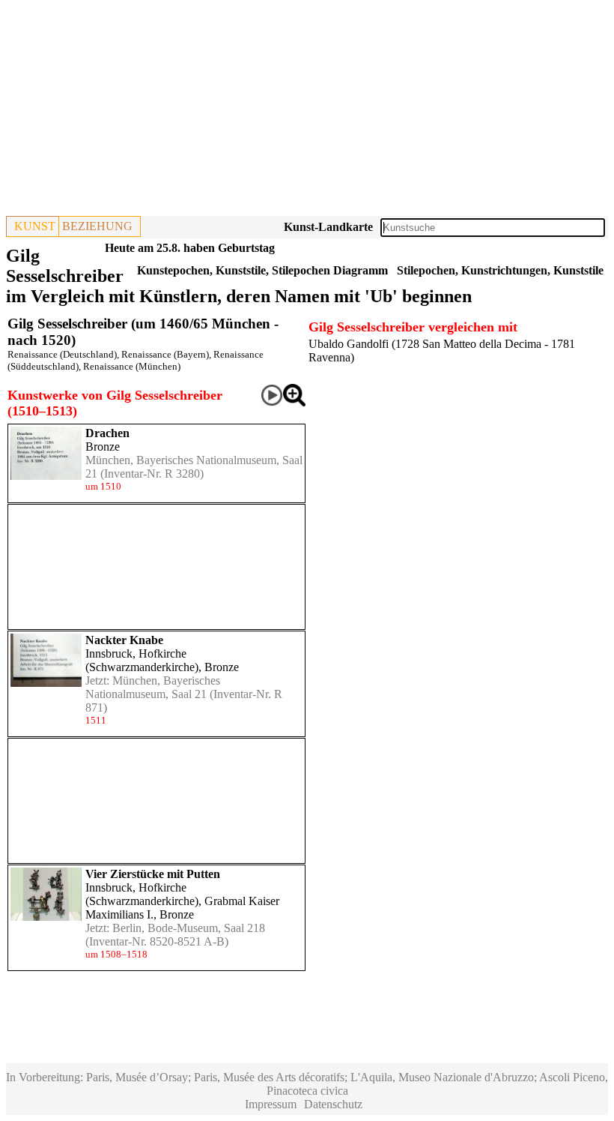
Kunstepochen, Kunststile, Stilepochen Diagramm (262, 270)
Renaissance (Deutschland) (62, 354)
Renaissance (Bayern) (165, 354)
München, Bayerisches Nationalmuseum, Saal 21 (152, 687)
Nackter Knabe (124, 640)
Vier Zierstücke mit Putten (152, 874)
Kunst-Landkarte (328, 226)
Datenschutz (333, 1104)
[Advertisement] (307, 111)
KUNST (34, 226)
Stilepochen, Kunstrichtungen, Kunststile (500, 270)
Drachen (107, 433)
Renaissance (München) (131, 366)
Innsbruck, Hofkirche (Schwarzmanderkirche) (141, 660)
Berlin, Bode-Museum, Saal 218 (188, 928)
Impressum (271, 1104)
